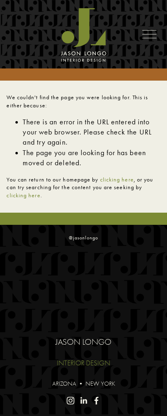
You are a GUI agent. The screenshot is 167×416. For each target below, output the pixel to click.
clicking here (117, 179)
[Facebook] (96, 401)
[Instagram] (70, 401)
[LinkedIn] (83, 401)
